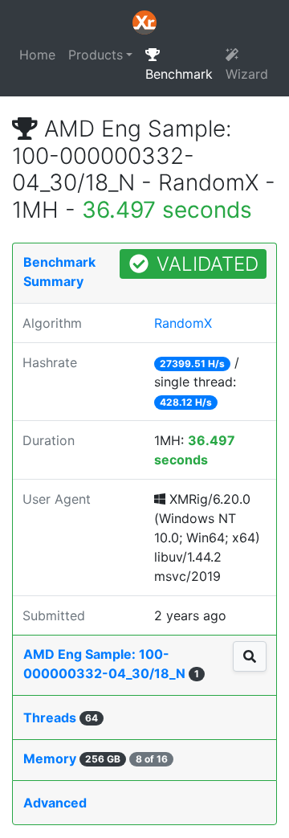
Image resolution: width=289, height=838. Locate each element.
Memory (95, 758)
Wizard (247, 74)
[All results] (250, 656)
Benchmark (179, 74)
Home (37, 55)
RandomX (183, 323)
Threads (60, 717)
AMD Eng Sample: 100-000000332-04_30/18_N (111, 663)
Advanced (55, 803)
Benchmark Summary (59, 271)
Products (95, 55)
